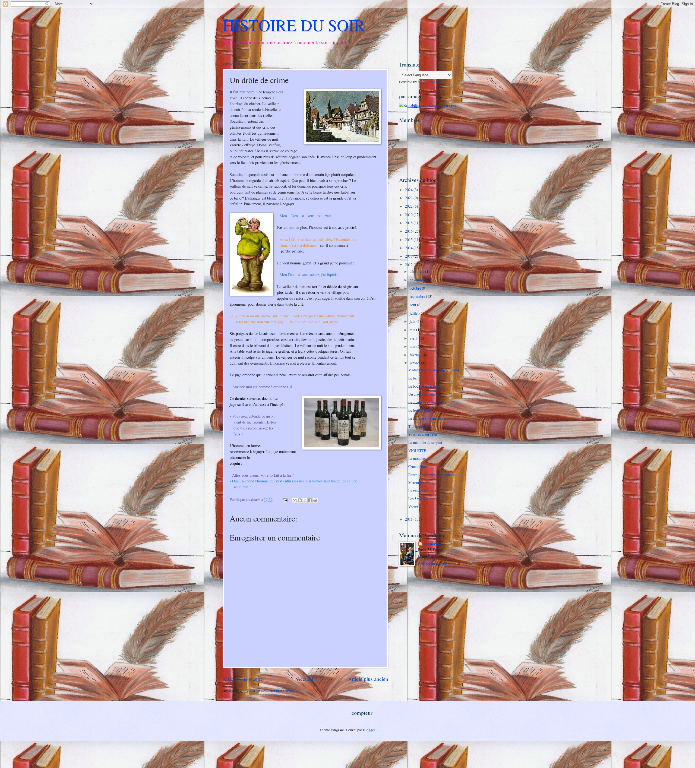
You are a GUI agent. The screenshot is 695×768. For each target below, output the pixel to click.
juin (413, 321)
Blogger (369, 729)
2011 (409, 519)
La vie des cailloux (422, 490)
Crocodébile (417, 466)
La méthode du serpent (425, 442)
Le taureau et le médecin (426, 418)
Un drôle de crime (421, 394)
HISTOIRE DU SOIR (294, 25)
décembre (417, 271)
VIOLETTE (417, 450)
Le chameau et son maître (427, 402)
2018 (409, 222)
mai (413, 329)
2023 (409, 197)
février (415, 354)
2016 (409, 231)
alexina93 (431, 544)
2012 (409, 264)
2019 (409, 214)
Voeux (413, 506)
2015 (409, 239)
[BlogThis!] (299, 500)
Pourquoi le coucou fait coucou (431, 474)
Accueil (305, 678)
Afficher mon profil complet (439, 563)
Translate (435, 81)
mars (414, 346)
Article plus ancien (368, 678)
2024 (409, 189)
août (413, 304)
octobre (416, 288)
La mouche (416, 458)
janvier (415, 362)
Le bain (413, 378)
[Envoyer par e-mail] (294, 500)
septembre (418, 296)
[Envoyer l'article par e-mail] (285, 499)
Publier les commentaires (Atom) (269, 690)
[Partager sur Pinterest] (315, 500)
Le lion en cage (419, 410)
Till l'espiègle (418, 426)
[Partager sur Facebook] (310, 500)
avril (414, 338)
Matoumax (416, 482)
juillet (414, 313)
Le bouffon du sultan (423, 386)
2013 (409, 256)
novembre (418, 279)
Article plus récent (242, 678)
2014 (409, 247)
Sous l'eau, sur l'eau (422, 434)
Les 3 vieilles (418, 498)
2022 (409, 206)
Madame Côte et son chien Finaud (433, 369)
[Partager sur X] (305, 500)
